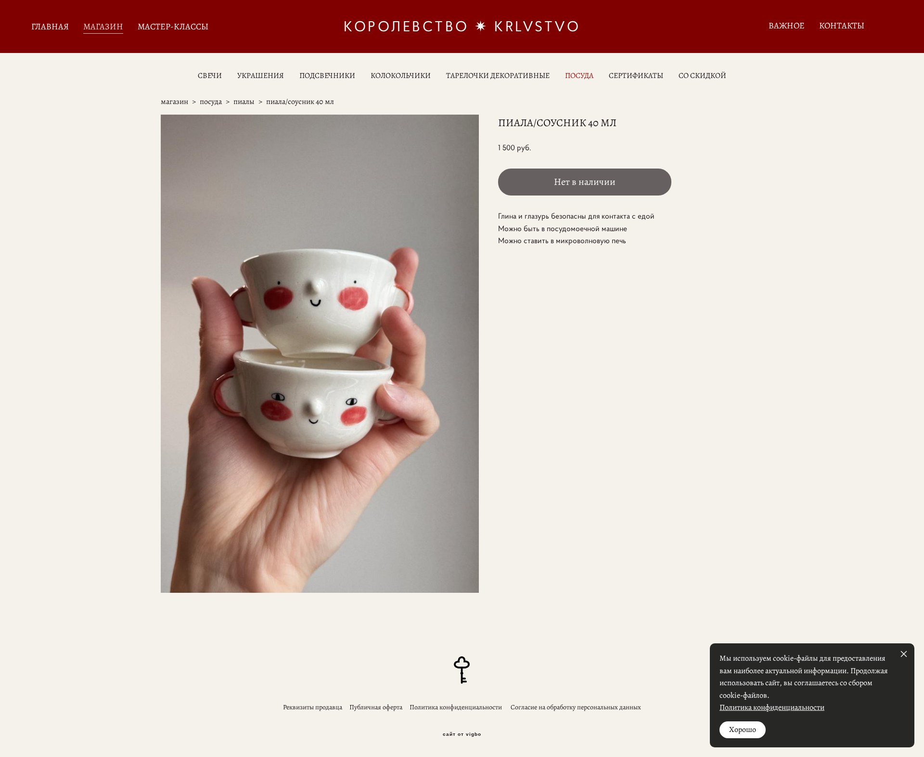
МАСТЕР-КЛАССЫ (173, 26)
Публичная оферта (375, 707)
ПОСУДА (579, 75)
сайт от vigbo (462, 734)
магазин (174, 101)
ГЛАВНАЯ (50, 26)
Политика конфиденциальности (456, 707)
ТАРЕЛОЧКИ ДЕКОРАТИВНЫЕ (498, 75)
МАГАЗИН (103, 26)
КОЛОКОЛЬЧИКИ (401, 75)
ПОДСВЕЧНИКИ (327, 75)
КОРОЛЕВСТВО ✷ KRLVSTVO (462, 26)
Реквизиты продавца (312, 707)
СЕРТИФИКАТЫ (636, 75)
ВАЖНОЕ (787, 25)
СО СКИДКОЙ (702, 75)
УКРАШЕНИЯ (260, 75)
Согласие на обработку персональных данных (576, 707)
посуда (211, 101)
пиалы (244, 101)
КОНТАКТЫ (841, 25)
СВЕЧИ (210, 75)
